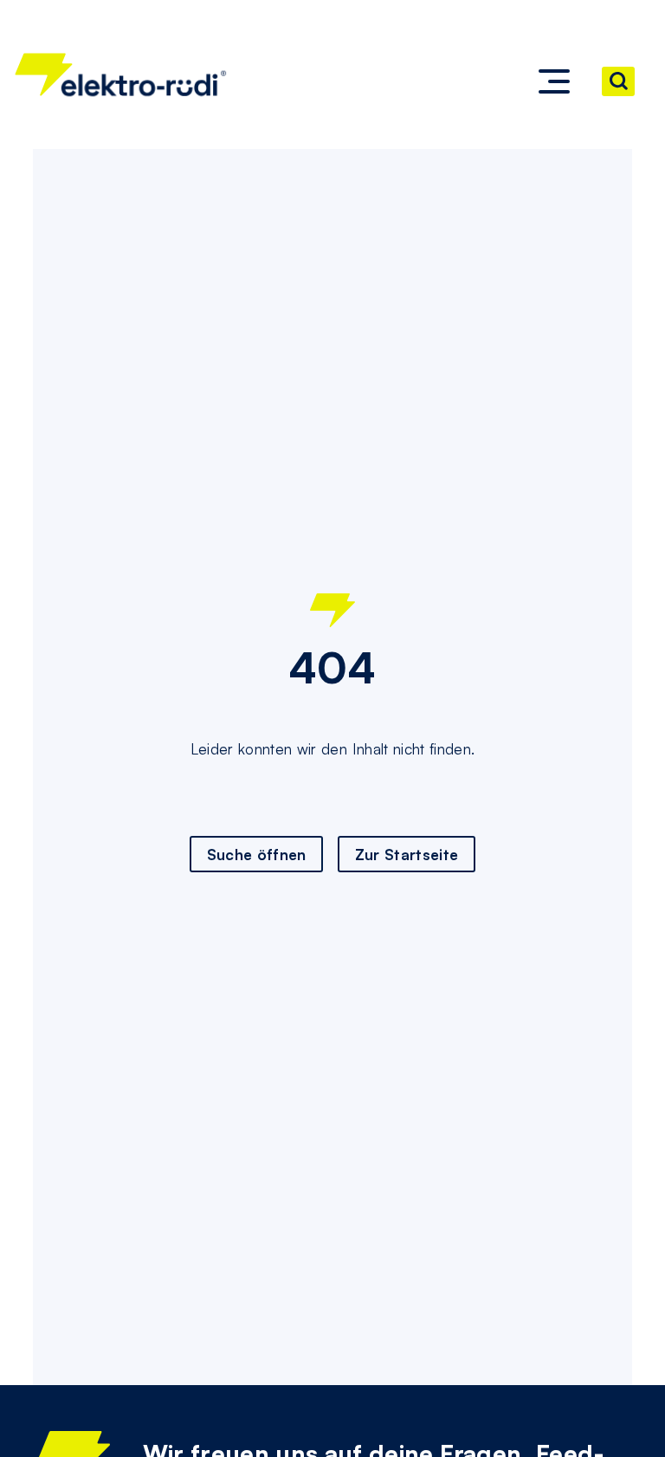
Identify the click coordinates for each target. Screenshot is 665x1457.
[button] (554, 81)
